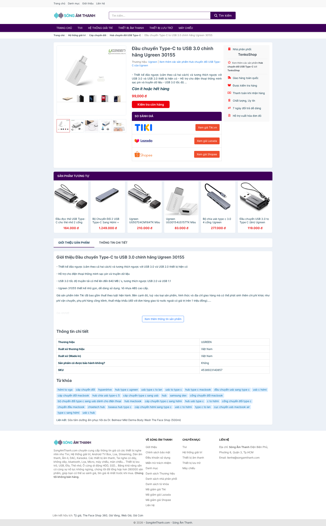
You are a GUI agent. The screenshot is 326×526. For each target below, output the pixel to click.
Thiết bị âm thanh (131, 27)
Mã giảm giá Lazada (158, 494)
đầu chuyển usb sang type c (232, 389)
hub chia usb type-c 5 (106, 395)
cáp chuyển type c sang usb (140, 395)
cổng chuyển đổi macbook (206, 395)
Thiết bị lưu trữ (161, 27)
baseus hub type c (119, 407)
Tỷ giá (77, 515)
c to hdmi (213, 401)
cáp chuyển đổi (85, 389)
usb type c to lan (151, 389)
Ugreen (152, 61)
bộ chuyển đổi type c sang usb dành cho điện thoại (89, 401)
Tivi (80, 27)
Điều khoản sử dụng (158, 457)
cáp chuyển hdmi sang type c (153, 407)
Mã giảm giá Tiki (156, 489)
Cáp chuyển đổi (97, 35)
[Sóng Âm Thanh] (72, 442)
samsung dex (178, 395)
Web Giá (126, 515)
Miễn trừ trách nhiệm (158, 462)
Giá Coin (138, 515)
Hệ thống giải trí (100, 27)
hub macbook (133, 401)
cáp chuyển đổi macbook (73, 395)
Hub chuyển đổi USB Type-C (125, 35)
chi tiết (113, 242)
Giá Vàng (114, 515)
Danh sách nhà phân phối (161, 478)
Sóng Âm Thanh (182, 522)
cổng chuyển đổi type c (236, 401)
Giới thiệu (88, 3)
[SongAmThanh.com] (74, 15)
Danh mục (74, 3)
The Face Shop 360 (95, 515)
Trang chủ (59, 3)
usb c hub (89, 412)
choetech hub (96, 407)
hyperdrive (105, 389)
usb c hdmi (260, 389)
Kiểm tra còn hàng (151, 104)
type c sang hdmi (68, 412)
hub (164, 395)
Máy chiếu (186, 27)
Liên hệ (100, 3)
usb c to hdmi (183, 407)
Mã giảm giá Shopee (158, 499)
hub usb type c (194, 401)
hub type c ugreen (126, 389)
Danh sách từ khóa (157, 484)
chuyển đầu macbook (71, 407)
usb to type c (173, 389)
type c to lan (203, 407)
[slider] (63, 125)
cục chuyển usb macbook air (232, 407)
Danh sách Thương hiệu (160, 473)
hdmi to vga (65, 389)
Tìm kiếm (225, 15)
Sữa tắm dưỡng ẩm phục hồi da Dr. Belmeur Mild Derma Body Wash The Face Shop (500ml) (124, 420)
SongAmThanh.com (158, 522)
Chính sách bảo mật (158, 452)
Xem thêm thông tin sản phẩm (163, 319)
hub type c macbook (198, 389)
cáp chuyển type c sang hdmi (163, 401)
